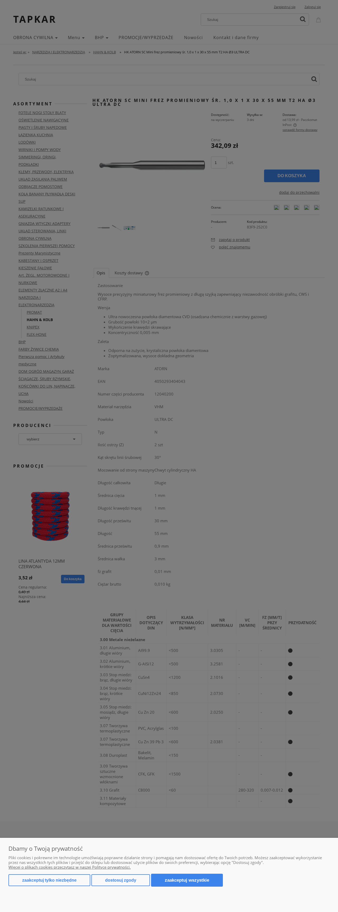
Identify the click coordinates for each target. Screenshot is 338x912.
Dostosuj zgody (120, 880)
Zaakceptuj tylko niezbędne (49, 880)
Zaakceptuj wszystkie (187, 880)
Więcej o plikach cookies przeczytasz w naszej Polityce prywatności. (69, 867)
